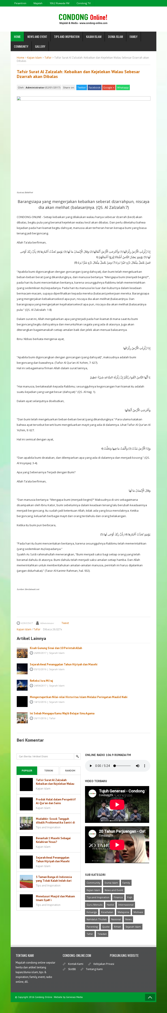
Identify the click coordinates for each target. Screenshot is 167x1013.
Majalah (37, 3)
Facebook (94, 87)
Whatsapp (123, 87)
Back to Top (150, 997)
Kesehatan (107, 912)
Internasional (126, 904)
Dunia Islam (111, 882)
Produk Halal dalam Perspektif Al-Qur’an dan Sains (56, 801)
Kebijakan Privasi (104, 964)
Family (126, 882)
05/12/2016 (40, 669)
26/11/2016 (40, 718)
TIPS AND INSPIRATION (66, 36)
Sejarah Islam (57, 652)
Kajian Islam (93, 890)
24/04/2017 (40, 685)
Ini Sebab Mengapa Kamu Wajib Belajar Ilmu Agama (62, 713)
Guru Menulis (94, 904)
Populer (27, 770)
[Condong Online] (83, 22)
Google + (108, 87)
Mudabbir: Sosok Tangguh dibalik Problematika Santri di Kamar (55, 822)
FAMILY (133, 36)
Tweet (65, 623)
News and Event (114, 890)
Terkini (48, 770)
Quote (106, 926)
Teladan (102, 933)
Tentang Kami (94, 969)
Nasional (116, 919)
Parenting (92, 926)
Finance (118, 897)
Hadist (110, 904)
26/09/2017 (40, 652)
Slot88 (72, 969)
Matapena (123, 912)
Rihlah (117, 926)
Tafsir (52, 718)
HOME (17, 36)
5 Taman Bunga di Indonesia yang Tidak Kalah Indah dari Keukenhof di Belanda (54, 880)
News (128, 919)
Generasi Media (74, 997)
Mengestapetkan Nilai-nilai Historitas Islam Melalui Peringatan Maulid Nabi (78, 697)
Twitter (81, 87)
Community (93, 882)
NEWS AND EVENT (37, 36)
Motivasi (138, 912)
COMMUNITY (21, 46)
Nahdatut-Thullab (97, 919)
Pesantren (20, 3)
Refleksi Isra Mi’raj (41, 681)
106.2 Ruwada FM (59, 3)
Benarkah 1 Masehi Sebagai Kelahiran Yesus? (53, 840)
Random (70, 770)
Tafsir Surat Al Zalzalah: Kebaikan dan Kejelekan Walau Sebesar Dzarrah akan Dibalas (78, 74)
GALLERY (40, 46)
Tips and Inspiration (98, 897)
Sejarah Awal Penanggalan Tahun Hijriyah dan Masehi (63, 664)
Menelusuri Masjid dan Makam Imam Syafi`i (55, 898)
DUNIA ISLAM (115, 36)
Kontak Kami (75, 964)
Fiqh (129, 897)
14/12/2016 (40, 702)
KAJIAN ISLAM (93, 36)
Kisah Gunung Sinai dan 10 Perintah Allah (56, 648)
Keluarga (92, 912)
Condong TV (84, 3)
